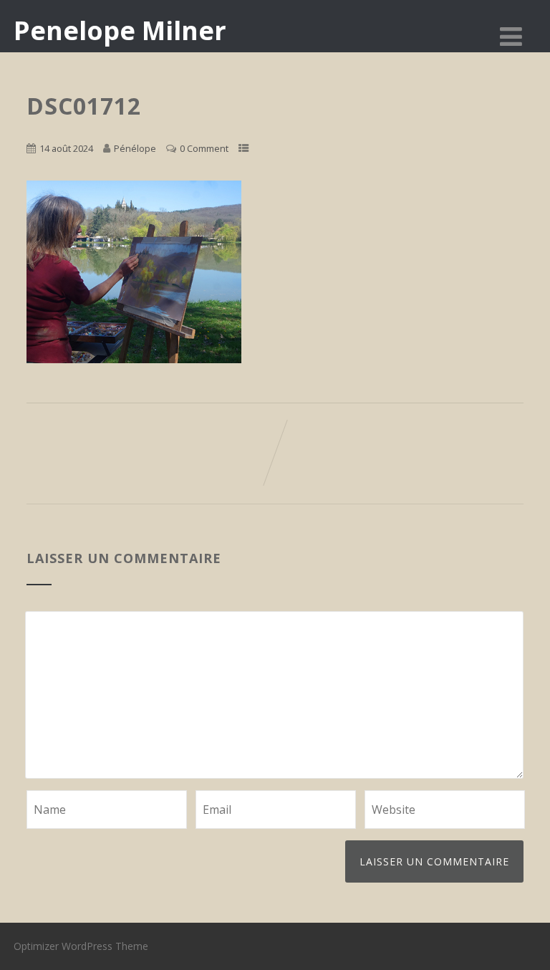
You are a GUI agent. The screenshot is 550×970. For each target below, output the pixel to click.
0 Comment (204, 148)
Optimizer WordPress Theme (81, 946)
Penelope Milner (120, 30)
